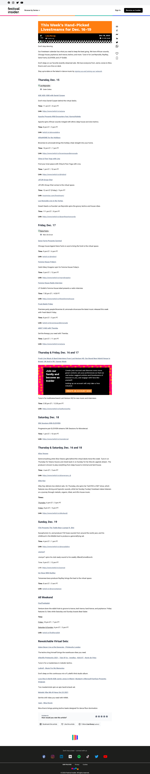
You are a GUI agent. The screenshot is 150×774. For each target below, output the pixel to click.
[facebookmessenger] (117, 34)
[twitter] (117, 42)
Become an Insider (133, 10)
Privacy (77, 764)
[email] (117, 27)
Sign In (118, 10)
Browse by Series (31, 10)
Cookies (85, 764)
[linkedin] (117, 38)
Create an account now (78, 391)
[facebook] (117, 30)
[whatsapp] (117, 46)
